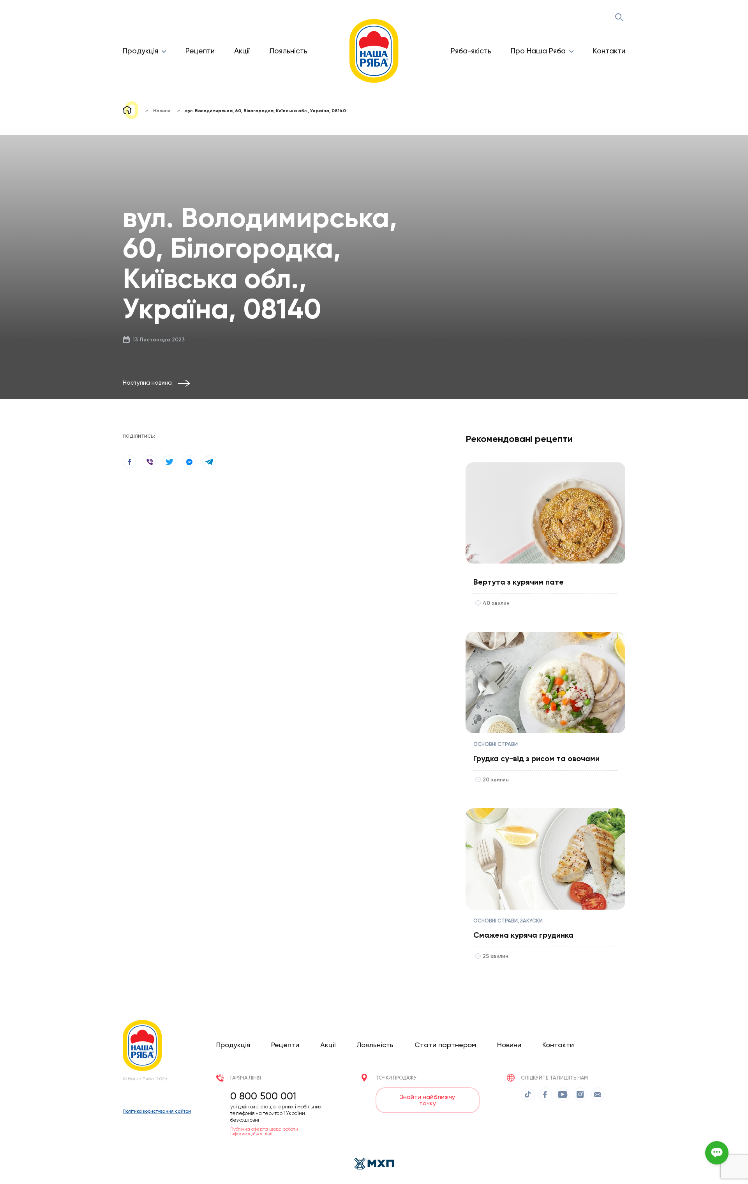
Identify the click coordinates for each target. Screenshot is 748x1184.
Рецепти (200, 50)
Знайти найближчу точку (427, 1100)
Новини (509, 1045)
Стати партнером (445, 1045)
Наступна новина (147, 382)
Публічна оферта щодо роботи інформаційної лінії (264, 1131)
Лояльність (288, 50)
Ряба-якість (471, 50)
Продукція (140, 50)
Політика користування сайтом (157, 1111)
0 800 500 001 (263, 1096)
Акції (242, 50)
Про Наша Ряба (538, 50)
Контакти (609, 50)
